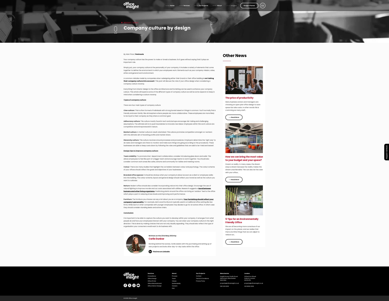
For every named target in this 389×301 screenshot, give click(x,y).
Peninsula (139, 54)
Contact (198, 276)
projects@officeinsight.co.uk (229, 283)
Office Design (152, 278)
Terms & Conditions (202, 278)
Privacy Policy (200, 281)
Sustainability (176, 283)
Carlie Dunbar (156, 238)
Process (174, 276)
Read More (235, 117)
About (219, 6)
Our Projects (203, 6)
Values (174, 281)
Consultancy (152, 276)
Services (186, 6)
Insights (234, 6)
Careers (174, 286)
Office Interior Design (154, 286)
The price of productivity (239, 97)
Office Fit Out (152, 281)
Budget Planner (249, 6)
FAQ (173, 288)
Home (172, 6)
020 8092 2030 (249, 286)
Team (174, 278)
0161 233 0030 (224, 286)
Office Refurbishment (155, 283)
